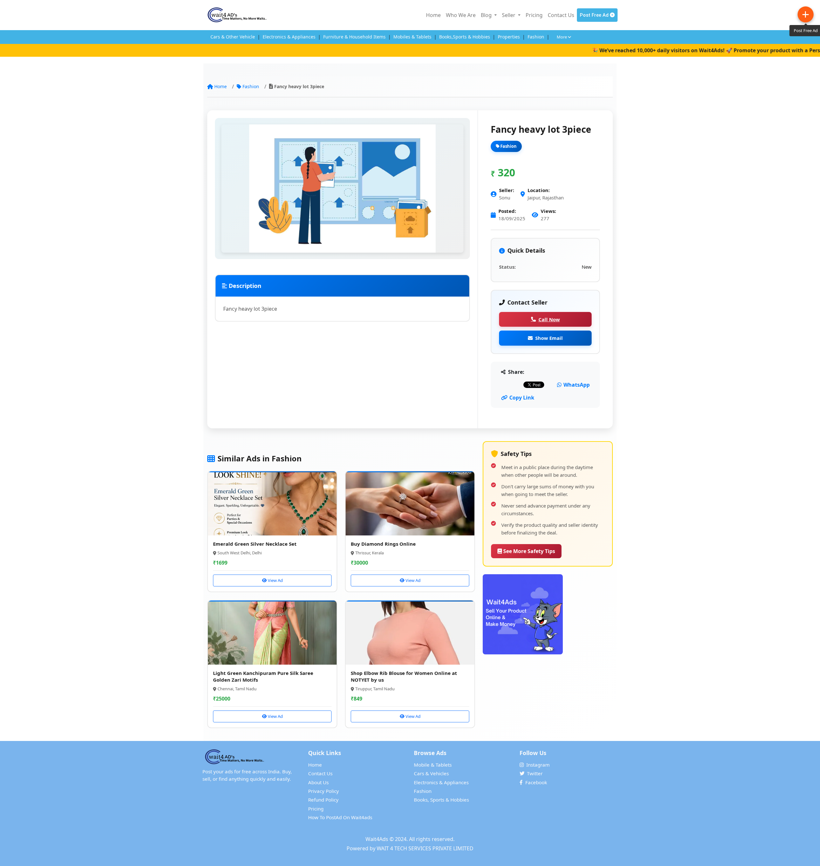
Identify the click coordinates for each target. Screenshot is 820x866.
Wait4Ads (376, 839)
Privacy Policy (323, 791)
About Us (318, 782)
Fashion (536, 37)
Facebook (536, 782)
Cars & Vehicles (431, 773)
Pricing (534, 15)
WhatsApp (576, 384)
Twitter (535, 773)
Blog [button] (487, 15)
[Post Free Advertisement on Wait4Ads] (548, 614)
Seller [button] (509, 15)
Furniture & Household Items (354, 37)
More (562, 37)
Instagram (538, 764)
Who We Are (461, 15)
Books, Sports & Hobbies (441, 799)
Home (433, 15)
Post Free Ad (595, 15)
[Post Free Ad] (806, 14)
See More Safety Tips (528, 551)
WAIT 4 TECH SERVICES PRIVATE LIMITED (425, 848)
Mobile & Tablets (433, 764)
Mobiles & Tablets (412, 37)
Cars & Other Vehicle (232, 37)
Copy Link (521, 397)
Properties (509, 37)
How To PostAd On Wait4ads (340, 817)
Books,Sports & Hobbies (464, 37)
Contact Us (561, 15)
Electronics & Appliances (289, 37)
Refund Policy (323, 799)
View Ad (275, 580)
